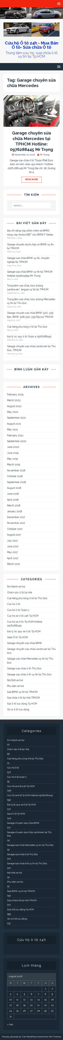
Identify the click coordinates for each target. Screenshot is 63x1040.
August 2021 (14, 423)
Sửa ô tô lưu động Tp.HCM (22, 703)
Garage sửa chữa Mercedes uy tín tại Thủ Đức (30, 660)
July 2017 (12, 540)
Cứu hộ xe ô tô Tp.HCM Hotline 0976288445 (24, 623)
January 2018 (14, 511)
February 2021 (15, 435)
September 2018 (16, 482)
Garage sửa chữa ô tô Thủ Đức (24, 668)
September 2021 (16, 417)
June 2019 (13, 453)
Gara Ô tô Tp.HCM (17, 637)
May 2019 (12, 458)
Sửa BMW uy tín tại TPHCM (22, 692)
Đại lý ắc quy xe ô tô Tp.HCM (23, 631)
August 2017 (14, 534)
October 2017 (14, 529)
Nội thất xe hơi (15, 680)
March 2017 (13, 564)
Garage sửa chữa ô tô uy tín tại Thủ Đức (29, 674)
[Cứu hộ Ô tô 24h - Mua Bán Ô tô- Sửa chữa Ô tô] (31, 17)
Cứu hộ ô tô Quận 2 (18, 610)
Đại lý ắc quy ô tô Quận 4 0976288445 (29, 336)
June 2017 (12, 546)
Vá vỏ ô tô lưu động (18, 709)
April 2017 (12, 558)
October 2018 (15, 476)
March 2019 (13, 464)
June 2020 (13, 447)
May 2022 (12, 412)
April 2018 (13, 499)
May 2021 (12, 429)
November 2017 (16, 523)
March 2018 (13, 505)
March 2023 (13, 400)
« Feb (10, 1024)
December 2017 (16, 517)
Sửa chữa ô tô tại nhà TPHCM (23, 697)
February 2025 (15, 394)
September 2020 (16, 441)
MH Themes (55, 1036)
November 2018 (16, 470)
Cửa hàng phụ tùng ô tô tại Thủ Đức (27, 326)
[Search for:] (31, 206)
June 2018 (13, 493)
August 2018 (14, 488)
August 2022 (14, 406)
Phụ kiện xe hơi (15, 686)
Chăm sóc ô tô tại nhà (19, 592)
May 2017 (12, 552)
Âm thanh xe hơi (16, 586)
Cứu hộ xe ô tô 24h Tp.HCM (22, 615)
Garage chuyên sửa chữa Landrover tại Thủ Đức (31, 651)
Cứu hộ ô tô (13, 604)
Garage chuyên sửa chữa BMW (24, 643)
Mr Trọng (44, 154)
